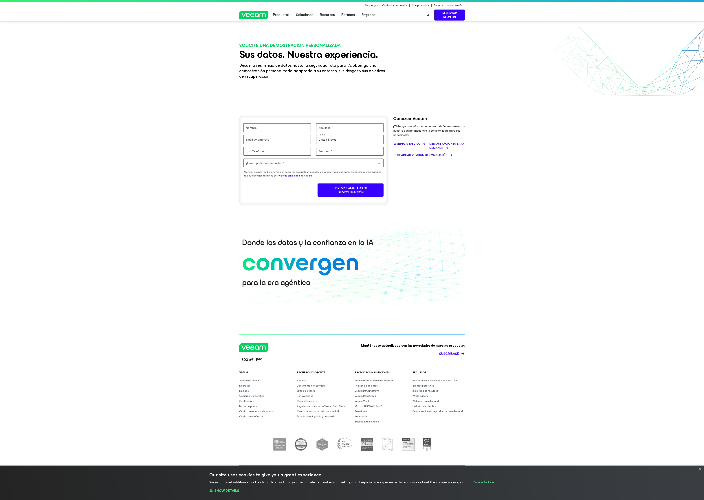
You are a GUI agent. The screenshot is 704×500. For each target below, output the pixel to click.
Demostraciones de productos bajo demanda (438, 411)
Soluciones (304, 15)
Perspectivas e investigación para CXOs (435, 380)
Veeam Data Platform (367, 391)
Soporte (438, 5)
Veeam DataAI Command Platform (374, 380)
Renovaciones (305, 396)
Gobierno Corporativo (251, 396)
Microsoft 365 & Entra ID (368, 406)
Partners (348, 15)
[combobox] (350, 139)
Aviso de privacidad (289, 176)
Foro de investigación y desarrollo (316, 416)
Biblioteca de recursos (425, 391)
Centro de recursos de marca (256, 411)
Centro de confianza (251, 416)
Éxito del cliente (306, 391)
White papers (420, 396)
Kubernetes (361, 416)
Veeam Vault (362, 401)
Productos (281, 15)
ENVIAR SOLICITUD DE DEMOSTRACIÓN (350, 190)
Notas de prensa (248, 406)
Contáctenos (246, 401)
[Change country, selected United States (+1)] (247, 151)
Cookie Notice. (484, 482)
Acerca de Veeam (249, 380)
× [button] (699, 469)
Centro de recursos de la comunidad (318, 411)
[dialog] (352, 483)
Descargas (371, 5)
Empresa (368, 15)
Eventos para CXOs (423, 386)
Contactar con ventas (395, 5)
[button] (352, 491)
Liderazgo (245, 386)
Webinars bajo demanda (426, 401)
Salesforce (361, 411)
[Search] (428, 15)
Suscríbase (449, 353)
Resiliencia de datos (366, 386)
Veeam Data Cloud (365, 396)
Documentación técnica (311, 386)
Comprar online (421, 5)
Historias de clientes (424, 406)
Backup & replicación (367, 422)
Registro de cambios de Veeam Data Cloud (321, 406)
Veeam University (307, 401)
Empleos (244, 391)
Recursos (327, 15)
